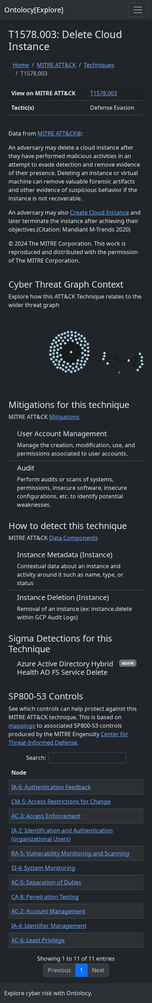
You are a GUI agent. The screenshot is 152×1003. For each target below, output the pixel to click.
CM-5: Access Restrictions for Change (61, 801)
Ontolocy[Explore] (34, 9)
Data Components (73, 538)
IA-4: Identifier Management (49, 926)
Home (21, 65)
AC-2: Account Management (48, 911)
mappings (21, 725)
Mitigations (64, 417)
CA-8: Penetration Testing (45, 897)
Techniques (99, 65)
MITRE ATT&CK (56, 65)
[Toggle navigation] (138, 10)
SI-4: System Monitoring (43, 868)
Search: (36, 758)
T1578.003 (103, 93)
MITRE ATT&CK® (59, 133)
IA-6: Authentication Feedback (51, 787)
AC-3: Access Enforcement (46, 816)
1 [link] (81, 970)
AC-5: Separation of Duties (46, 882)
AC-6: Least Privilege (38, 940)
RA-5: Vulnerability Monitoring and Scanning (70, 853)
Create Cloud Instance (99, 212)
